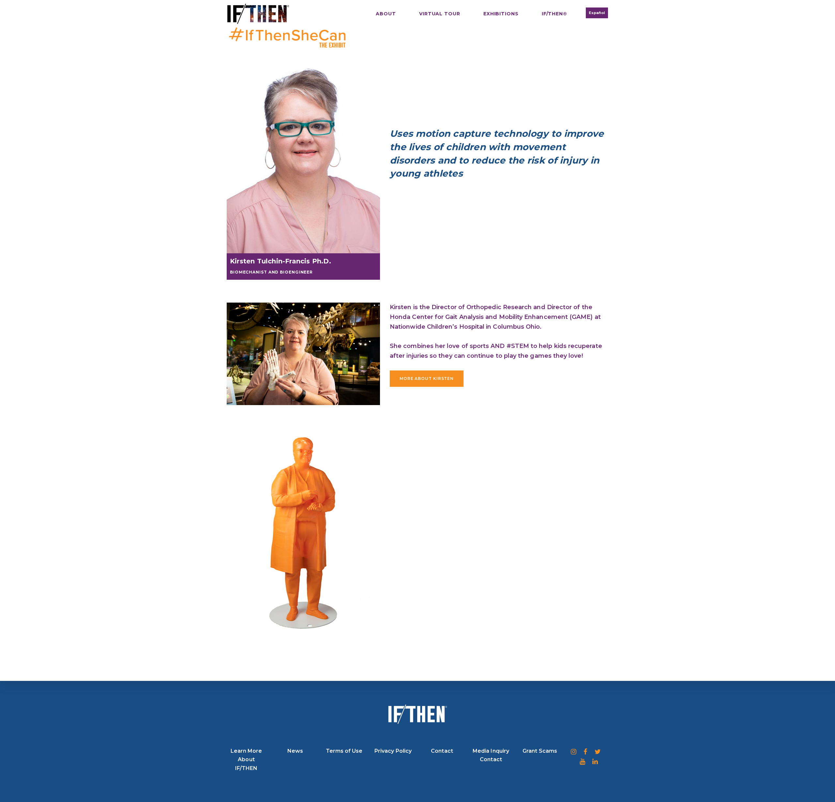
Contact (442, 751)
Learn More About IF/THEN (246, 759)
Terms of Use (344, 751)
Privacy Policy (393, 751)
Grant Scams (540, 751)
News (295, 751)
